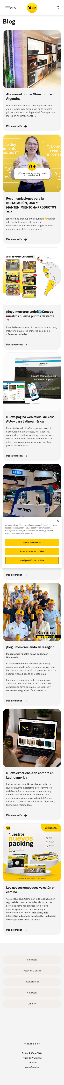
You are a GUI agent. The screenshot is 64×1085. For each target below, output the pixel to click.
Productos (32, 959)
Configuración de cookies (32, 560)
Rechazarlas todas (32, 542)
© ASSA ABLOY (32, 1044)
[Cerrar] (57, 521)
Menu (13, 7)
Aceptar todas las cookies (32, 551)
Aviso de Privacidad (32, 1057)
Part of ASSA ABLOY (32, 1053)
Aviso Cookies (32, 1067)
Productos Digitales (32, 970)
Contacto (32, 1003)
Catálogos (32, 992)
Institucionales (32, 981)
